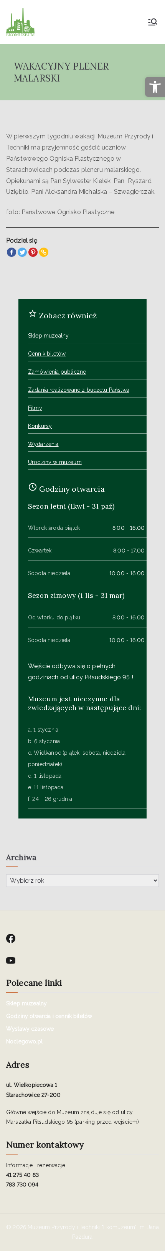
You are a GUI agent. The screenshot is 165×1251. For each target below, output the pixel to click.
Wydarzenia (43, 444)
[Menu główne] (153, 22)
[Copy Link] (43, 252)
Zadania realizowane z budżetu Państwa (78, 390)
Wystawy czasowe (30, 1029)
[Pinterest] (33, 252)
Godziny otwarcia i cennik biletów (49, 1016)
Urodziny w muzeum (55, 462)
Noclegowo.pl (24, 1041)
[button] (155, 87)
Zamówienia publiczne (57, 372)
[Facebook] (11, 252)
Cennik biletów (47, 354)
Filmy (35, 408)
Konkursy (40, 426)
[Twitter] (22, 252)
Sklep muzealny (48, 336)
